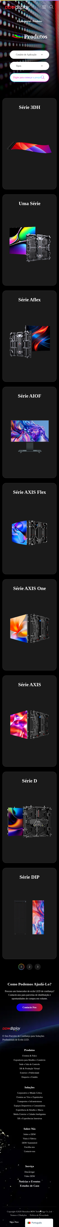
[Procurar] (45, 77)
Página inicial (24, 21)
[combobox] (25, 77)
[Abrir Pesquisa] (51, 7)
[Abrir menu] (44, 7)
